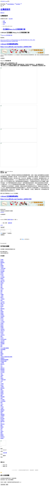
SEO (1, 365)
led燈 (1, 381)
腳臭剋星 (2, 262)
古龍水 (1, 431)
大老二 (1, 404)
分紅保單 (2, 340)
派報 (1, 373)
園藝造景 (2, 342)
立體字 (1, 375)
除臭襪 (1, 265)
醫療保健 (10, 222)
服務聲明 (36, 470)
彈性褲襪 (2, 396)
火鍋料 (1, 296)
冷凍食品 (2, 298)
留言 (12, 219)
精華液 (1, 427)
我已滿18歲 (3, 484)
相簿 (4, 21)
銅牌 (1, 376)
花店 (1, 366)
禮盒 (1, 287)
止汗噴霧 (2, 277)
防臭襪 (1, 266)
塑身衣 (1, 434)
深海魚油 (2, 334)
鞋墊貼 (1, 278)
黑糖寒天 (2, 358)
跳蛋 (1, 412)
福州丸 (1, 297)
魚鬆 (1, 284)
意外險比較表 (3, 339)
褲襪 (1, 395)
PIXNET (16, 470)
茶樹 (1, 428)
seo (1, 422)
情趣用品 (2, 409)
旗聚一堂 (2, 281)
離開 (7, 484)
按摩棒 (1, 411)
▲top (1, 225)
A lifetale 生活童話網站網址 (9, 44)
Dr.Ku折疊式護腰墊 (4, 348)
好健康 (1, 327)
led (1, 382)
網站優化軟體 (3, 361)
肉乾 (1, 291)
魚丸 (1, 293)
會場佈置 (2, 371)
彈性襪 (1, 393)
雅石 (1, 345)
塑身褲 (1, 435)
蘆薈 (1, 425)
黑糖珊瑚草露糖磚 (4, 359)
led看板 (2, 386)
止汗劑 (1, 275)
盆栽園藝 (2, 343)
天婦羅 (1, 294)
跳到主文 (2, 12)
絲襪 (1, 398)
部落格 (4, 22)
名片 (4, 24)
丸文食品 (2, 280)
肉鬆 (1, 285)
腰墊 (1, 352)
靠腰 (1, 351)
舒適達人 (2, 420)
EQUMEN (2, 436)
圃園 (1, 432)
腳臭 (1, 264)
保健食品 (2, 329)
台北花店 (2, 372)
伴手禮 (1, 288)
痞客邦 (9, 219)
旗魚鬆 (1, 282)
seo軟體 (2, 362)
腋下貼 (1, 274)
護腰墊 (1, 353)
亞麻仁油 (2, 330)
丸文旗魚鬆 (2, 401)
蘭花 (1, 346)
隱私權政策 (32, 470)
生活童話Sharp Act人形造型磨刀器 (14, 29)
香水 (1, 429)
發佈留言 (2, 234)
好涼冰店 (2, 269)
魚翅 (1, 300)
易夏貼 (1, 272)
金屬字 (1, 378)
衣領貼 (1, 259)
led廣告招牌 (3, 379)
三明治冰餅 (2, 268)
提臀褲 (1, 438)
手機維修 (2, 415)
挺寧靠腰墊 (2, 349)
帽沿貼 (1, 261)
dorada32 (2, 212)
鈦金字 (1, 385)
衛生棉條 (2, 418)
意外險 (1, 337)
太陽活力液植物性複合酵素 (6, 356)
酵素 (1, 336)
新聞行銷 (2, 424)
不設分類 (10, 18)
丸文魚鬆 (2, 399)
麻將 (1, 402)
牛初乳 (1, 333)
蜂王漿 (1, 332)
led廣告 (2, 383)
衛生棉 (1, 417)
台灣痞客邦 (5, 9)
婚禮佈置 (2, 369)
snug (1, 307)
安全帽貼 (2, 271)
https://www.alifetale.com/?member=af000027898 (15, 46)
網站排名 (2, 364)
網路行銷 (2, 421)
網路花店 (2, 368)
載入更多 (2, 227)
